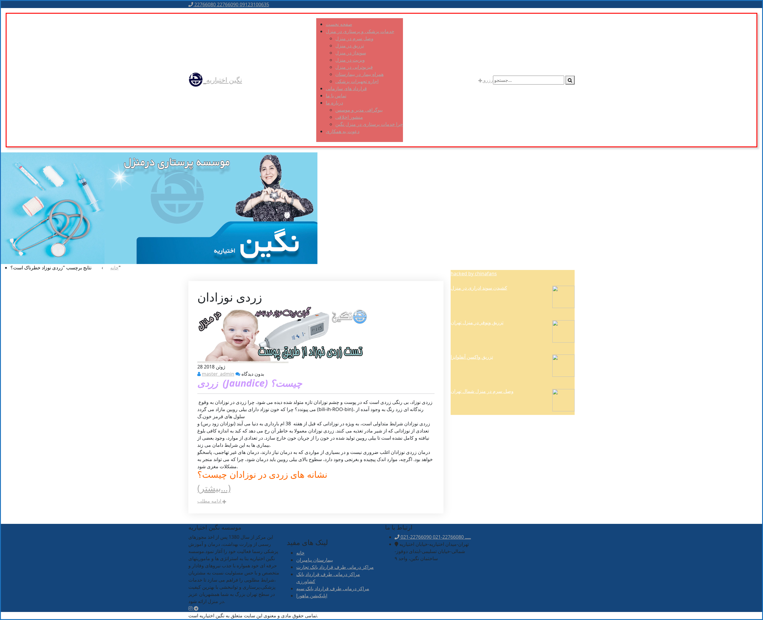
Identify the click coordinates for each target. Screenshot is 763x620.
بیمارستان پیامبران (314, 560)
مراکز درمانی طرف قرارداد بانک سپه (332, 588)
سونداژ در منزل (350, 52)
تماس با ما (336, 95)
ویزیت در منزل (350, 60)
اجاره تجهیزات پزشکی (357, 81)
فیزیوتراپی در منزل (354, 67)
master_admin (218, 374)
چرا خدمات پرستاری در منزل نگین (369, 124)
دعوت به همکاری (342, 131)
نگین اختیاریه (224, 80)
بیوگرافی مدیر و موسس (359, 110)
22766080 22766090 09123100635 (231, 4)
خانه (300, 552)
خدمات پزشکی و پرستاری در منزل (360, 31)
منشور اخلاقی (349, 117)
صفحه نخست (339, 24)
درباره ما (334, 102)
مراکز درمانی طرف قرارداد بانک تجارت (335, 567)
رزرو (487, 80)
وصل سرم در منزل (354, 38)
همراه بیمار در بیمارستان (359, 74)
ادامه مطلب (209, 501)
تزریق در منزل (349, 45)
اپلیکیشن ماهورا (311, 595)
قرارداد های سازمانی (346, 88)
